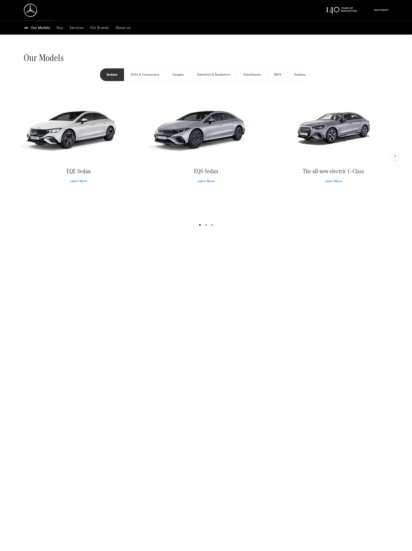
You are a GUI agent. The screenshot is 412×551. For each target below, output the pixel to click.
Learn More (78, 181)
